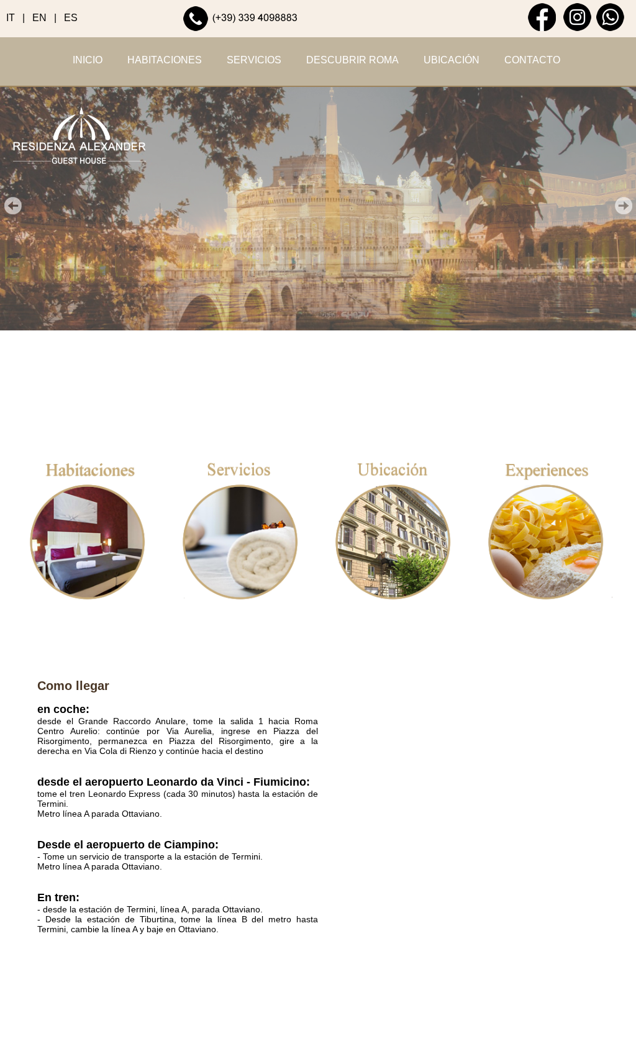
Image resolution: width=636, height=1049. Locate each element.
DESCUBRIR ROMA (352, 60)
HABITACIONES (164, 60)
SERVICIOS (254, 60)
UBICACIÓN (451, 60)
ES (71, 17)
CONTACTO (532, 60)
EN (39, 17)
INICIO (87, 60)
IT (10, 17)
